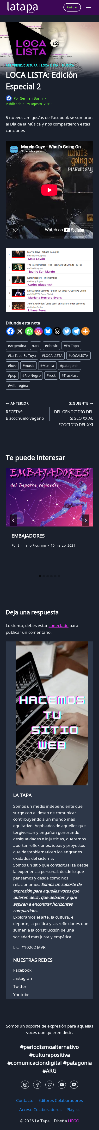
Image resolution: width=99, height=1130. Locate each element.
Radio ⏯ (72, 7)
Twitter (19, 986)
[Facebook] (10, 331)
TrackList (70, 375)
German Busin (31, 98)
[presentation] (49, 497)
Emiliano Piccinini (32, 545)
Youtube (21, 994)
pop (12, 375)
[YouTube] (62, 1085)
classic (51, 345)
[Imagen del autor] (9, 98)
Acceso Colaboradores (40, 1109)
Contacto (24, 1100)
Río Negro (31, 375)
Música (68, 65)
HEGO (73, 1121)
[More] (85, 331)
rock (51, 375)
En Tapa (71, 345)
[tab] (40, 576)
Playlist (73, 1109)
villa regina (18, 385)
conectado (58, 625)
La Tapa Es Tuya (22, 355)
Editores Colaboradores (60, 1100)
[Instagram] (38, 331)
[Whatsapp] (29, 331)
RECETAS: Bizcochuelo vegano (25, 411)
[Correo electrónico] (74, 1085)
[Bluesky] (48, 331)
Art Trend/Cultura (21, 65)
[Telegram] (76, 331)
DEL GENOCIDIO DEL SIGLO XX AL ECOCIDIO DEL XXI (73, 414)
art (35, 345)
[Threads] (57, 331)
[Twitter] (66, 331)
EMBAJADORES (28, 535)
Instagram (23, 978)
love (12, 365)
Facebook (22, 970)
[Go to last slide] (13, 520)
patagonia (69, 365)
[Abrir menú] (88, 7)
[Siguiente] (85, 520)
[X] (20, 331)
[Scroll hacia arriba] (12, 1123)
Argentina (17, 345)
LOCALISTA (78, 355)
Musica (47, 365)
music (28, 365)
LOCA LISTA (49, 65)
